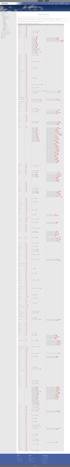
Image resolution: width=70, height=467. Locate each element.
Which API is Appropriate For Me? (6, 16)
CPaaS (30, 457)
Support (53, 3)
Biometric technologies (32, 458)
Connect (31, 18)
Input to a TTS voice (35, 23)
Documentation (19, 458)
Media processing (31, 461)
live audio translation (23, 18)
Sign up (35, 9)
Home (18, 457)
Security (3, 30)
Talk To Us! (67, 6)
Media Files (4, 21)
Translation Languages (5, 26)
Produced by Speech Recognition (28, 23)
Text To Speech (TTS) (38, 19)
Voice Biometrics (4, 27)
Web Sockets (4, 20)
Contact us (56, 3)
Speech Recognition (53, 18)
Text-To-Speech (4, 22)
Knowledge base (19, 461)
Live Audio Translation (5, 24)
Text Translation (5, 25)
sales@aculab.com (45, 461)
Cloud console (62, 3)
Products (49, 3)
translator (37, 18)
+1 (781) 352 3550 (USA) (45, 458)
